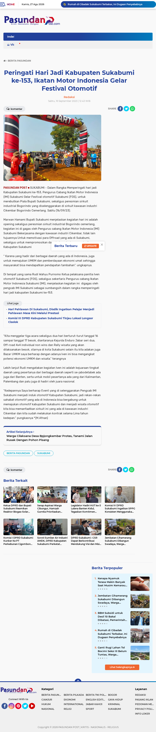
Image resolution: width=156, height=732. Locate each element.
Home (11, 4)
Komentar (16, 109)
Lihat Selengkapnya (121, 667)
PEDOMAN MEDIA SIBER (145, 704)
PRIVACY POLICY (145, 708)
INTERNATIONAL (74, 704)
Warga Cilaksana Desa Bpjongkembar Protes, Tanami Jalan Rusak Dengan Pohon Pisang (49, 438)
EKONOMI (70, 699)
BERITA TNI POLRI (96, 694)
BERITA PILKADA (74, 694)
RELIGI (68, 708)
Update (91, 246)
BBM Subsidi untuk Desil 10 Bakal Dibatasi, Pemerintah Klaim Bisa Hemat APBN (111, 616)
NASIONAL (47, 708)
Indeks (12, 36)
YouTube (34, 710)
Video (14, 44)
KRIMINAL (114, 704)
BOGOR (112, 694)
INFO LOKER (142, 713)
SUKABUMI (43, 453)
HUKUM (46, 704)
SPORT (90, 708)
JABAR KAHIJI (94, 704)
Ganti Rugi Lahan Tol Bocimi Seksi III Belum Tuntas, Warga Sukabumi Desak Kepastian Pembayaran (112, 651)
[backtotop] (78, 682)
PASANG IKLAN (144, 699)
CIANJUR (46, 699)
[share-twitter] (126, 108)
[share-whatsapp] (132, 108)
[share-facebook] (120, 108)
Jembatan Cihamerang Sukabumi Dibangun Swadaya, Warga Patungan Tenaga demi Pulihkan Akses (112, 599)
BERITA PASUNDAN (18, 453)
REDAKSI (140, 694)
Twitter (27, 710)
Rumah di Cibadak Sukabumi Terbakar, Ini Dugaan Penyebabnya (105, 4)
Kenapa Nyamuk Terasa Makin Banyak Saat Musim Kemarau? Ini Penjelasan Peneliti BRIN (112, 582)
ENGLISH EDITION (96, 699)
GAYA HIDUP (115, 699)
